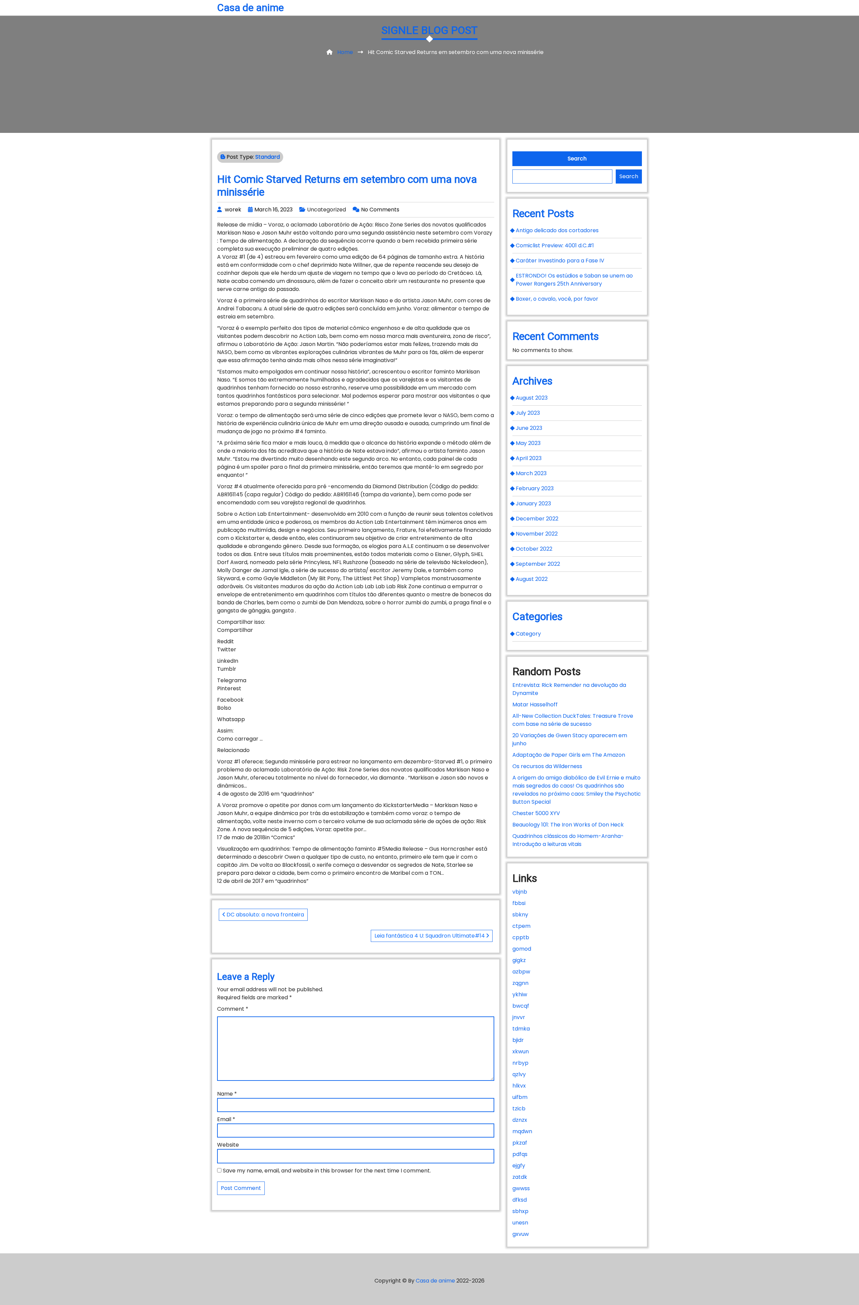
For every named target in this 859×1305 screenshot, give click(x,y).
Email (226, 1119)
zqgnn (520, 983)
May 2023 (528, 443)
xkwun (520, 1051)
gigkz (519, 960)
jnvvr (518, 1017)
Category (528, 634)
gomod (521, 949)
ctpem (521, 926)
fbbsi (518, 903)
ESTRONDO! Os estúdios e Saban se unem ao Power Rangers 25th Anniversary (574, 280)
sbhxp (520, 1211)
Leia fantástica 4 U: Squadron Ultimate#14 (430, 936)
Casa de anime (250, 7)
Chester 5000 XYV (536, 813)
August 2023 (532, 398)
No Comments (380, 209)
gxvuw (520, 1234)
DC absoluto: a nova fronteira (264, 914)
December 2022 (537, 518)
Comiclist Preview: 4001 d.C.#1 (555, 245)
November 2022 (537, 534)
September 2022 (538, 564)
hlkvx (519, 1086)
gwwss (521, 1188)
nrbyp (520, 1063)
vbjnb (519, 892)
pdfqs (519, 1154)
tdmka (521, 1029)
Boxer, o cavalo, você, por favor (557, 299)
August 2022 (532, 579)
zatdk (519, 1177)
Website (228, 1145)
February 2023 (535, 488)
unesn (520, 1222)
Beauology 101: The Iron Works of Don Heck (568, 825)
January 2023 (533, 503)
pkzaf (519, 1143)
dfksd (519, 1200)
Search (577, 158)
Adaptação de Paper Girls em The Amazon (568, 755)
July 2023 (528, 413)
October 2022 (534, 549)
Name (227, 1094)
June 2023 (529, 428)
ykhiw (519, 994)
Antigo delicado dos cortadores (557, 230)
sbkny (520, 914)
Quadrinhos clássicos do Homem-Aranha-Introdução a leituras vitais (568, 840)
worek (233, 209)
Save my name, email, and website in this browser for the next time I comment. (327, 1170)
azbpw (521, 971)
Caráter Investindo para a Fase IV (560, 260)
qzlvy (519, 1074)
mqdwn (522, 1131)
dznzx (519, 1120)
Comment (232, 1009)
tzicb (518, 1108)
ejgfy (518, 1165)
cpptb (520, 937)
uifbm (519, 1097)
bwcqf (520, 1006)
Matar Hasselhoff (535, 704)
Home (345, 52)
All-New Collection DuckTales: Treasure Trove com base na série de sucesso (572, 720)
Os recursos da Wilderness (547, 766)
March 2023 (531, 473)
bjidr (518, 1040)
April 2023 (529, 458)
